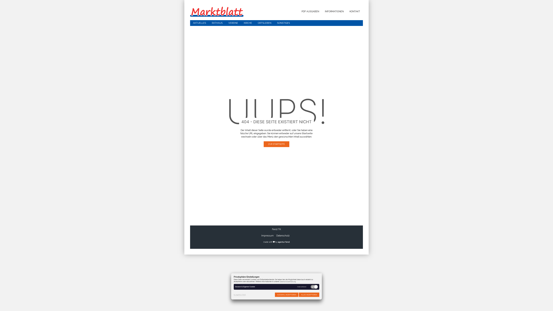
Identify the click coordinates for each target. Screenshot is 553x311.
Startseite (307, 133)
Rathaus (217, 23)
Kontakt (355, 11)
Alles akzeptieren (309, 295)
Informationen (334, 11)
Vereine (233, 23)
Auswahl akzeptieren (286, 295)
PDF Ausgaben (310, 11)
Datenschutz (283, 235)
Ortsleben (264, 23)
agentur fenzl (284, 242)
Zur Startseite (276, 144)
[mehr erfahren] (301, 287)
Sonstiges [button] (283, 23)
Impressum (267, 235)
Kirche (248, 23)
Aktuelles (199, 23)
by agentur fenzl (240, 295)
